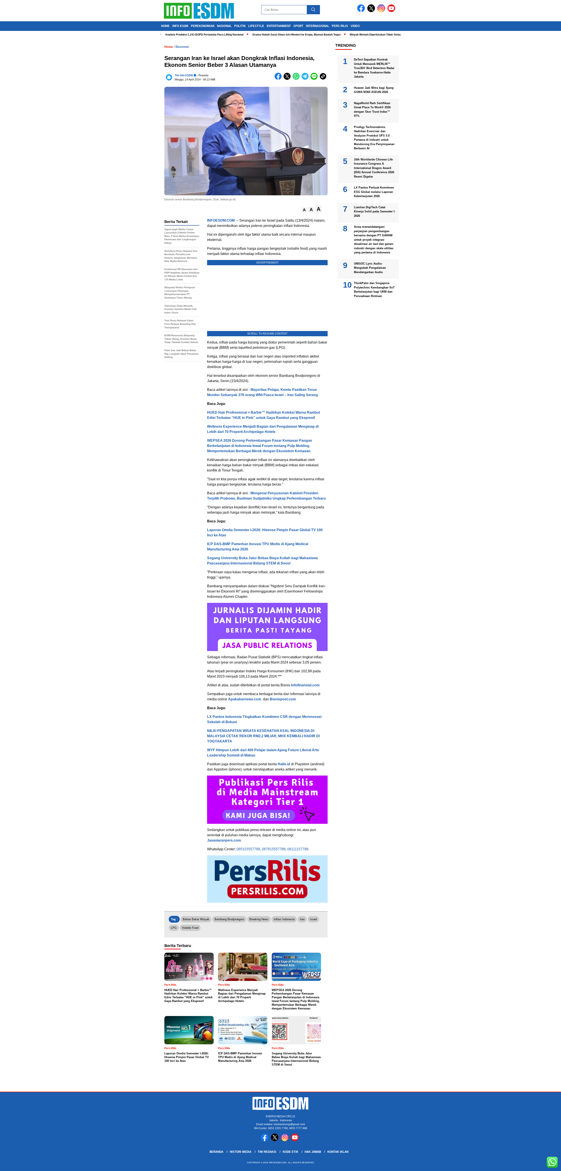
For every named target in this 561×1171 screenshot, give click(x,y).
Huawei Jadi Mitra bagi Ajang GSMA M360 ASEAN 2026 (374, 90)
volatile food (190, 927)
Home (165, 26)
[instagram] (382, 11)
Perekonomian (202, 26)
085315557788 (248, 849)
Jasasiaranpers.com (224, 840)
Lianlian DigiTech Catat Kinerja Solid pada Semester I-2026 (374, 211)
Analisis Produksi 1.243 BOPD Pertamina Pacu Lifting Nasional (173, 34)
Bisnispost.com (283, 699)
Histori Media (240, 1151)
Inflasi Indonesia (284, 919)
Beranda (216, 1151)
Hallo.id (284, 764)
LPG (174, 927)
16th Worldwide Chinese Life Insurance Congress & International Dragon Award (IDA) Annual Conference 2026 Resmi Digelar (374, 168)
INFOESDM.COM (221, 220)
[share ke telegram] (306, 78)
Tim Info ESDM (184, 75)
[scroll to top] (540, 1164)
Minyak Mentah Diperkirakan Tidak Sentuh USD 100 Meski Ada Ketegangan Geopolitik (372, 34)
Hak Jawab (313, 1151)
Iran (302, 919)
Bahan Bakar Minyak (196, 919)
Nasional (224, 26)
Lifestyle (256, 26)
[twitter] (371, 11)
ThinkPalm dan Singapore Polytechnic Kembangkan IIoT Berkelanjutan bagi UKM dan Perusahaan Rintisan (374, 289)
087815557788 (274, 849)
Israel (313, 919)
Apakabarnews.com (244, 699)
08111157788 (297, 849)
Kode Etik (290, 1151)
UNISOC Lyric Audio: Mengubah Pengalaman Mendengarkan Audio (370, 268)
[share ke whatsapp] (297, 78)
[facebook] (361, 11)
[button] (304, 209)
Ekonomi (182, 46)
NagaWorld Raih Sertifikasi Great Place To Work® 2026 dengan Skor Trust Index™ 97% (372, 109)
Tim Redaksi (267, 1151)
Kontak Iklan (337, 1151)
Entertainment (279, 26)
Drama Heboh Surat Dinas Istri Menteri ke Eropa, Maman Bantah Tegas (265, 34)
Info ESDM (180, 26)
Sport (298, 26)
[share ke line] (315, 78)
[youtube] (392, 11)
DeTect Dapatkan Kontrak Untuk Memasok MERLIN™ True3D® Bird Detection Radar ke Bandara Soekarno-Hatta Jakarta (374, 68)
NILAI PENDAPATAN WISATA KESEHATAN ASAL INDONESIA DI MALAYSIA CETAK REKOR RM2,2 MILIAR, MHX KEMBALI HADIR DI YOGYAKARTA (263, 736)
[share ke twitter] (288, 78)
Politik (240, 26)
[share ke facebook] (279, 78)
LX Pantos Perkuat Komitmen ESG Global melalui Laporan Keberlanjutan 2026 (374, 192)
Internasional (317, 26)
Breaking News (258, 919)
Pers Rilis (340, 26)
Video (355, 26)
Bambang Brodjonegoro (229, 919)
